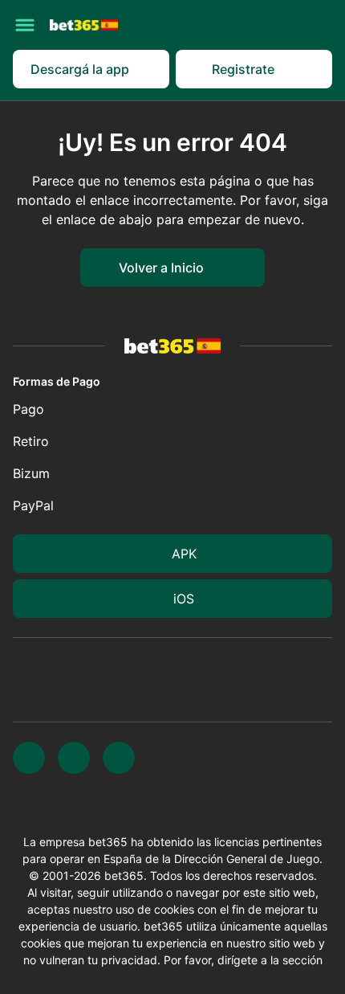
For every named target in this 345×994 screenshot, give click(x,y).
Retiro (31, 441)
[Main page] (84, 24)
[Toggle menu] (25, 25)
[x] (29, 758)
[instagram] (74, 758)
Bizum (31, 473)
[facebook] (119, 758)
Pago (28, 409)
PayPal (33, 505)
